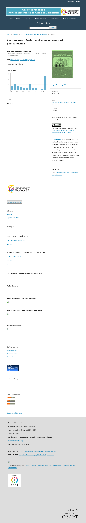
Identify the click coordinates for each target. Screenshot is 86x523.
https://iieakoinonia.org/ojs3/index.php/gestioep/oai (36, 455)
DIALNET (10, 261)
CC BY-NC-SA (56, 139)
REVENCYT (10, 244)
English (9, 214)
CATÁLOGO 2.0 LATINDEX (16, 240)
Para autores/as (12, 354)
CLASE (9, 265)
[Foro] (8, 314)
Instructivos (55, 19)
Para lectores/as (12, 351)
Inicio (11, 19)
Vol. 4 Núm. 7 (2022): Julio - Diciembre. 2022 (34, 34)
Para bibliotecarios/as (14, 357)
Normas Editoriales (69, 19)
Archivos (40, 23)
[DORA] (15, 486)
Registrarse (70, 2)
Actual (18, 19)
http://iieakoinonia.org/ (15, 441)
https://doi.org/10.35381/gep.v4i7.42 (22, 60)
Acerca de (27, 19)
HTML (57, 85)
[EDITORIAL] (18, 193)
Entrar (78, 2)
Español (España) (13, 218)
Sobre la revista (40, 19)
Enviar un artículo (14, 202)
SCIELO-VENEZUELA (14, 257)
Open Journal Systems (14, 413)
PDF (65, 85)
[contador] (13, 372)
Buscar (53, 27)
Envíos (48, 23)
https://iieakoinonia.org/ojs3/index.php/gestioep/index (38, 451)
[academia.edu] (8, 302)
